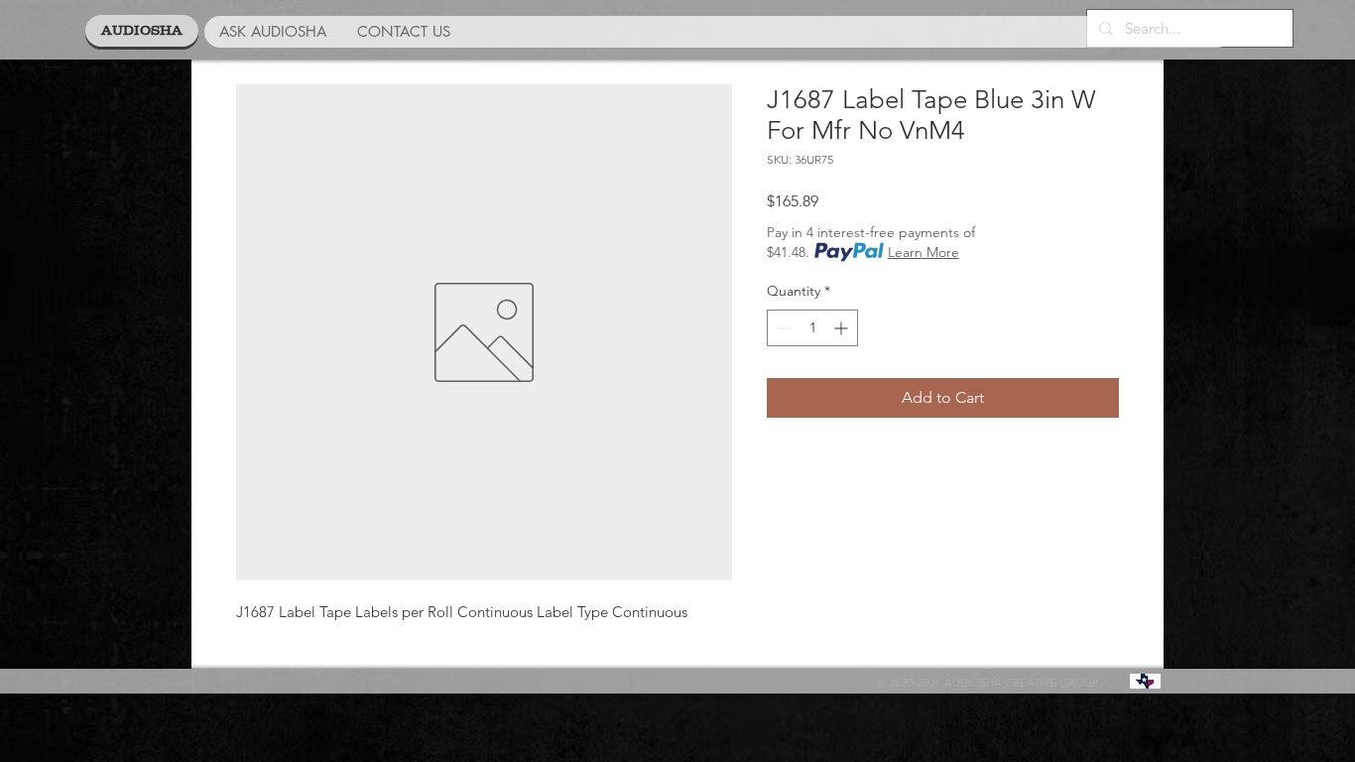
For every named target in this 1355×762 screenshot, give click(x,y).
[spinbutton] (812, 328)
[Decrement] (782, 328)
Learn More (923, 252)
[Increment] (842, 328)
